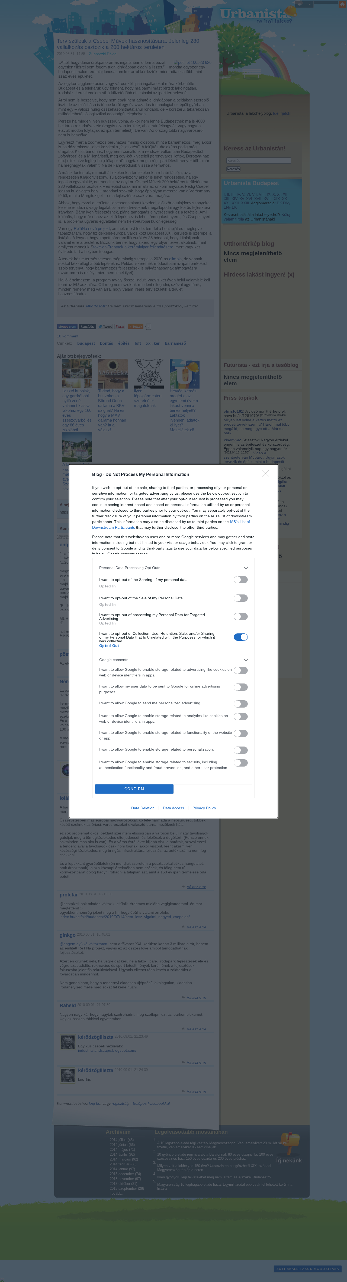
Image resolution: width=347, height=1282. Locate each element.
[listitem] (173, 568)
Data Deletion (143, 808)
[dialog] (173, 641)
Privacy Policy (204, 808)
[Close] (267, 475)
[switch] (241, 579)
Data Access (173, 808)
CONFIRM (134, 789)
